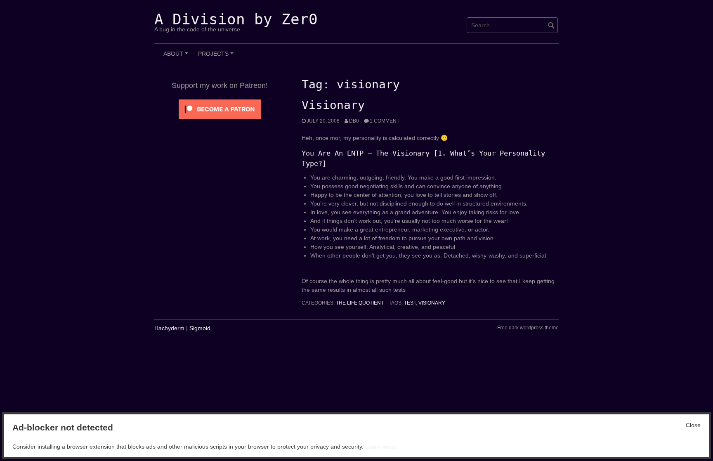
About (177, 56)
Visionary (333, 105)
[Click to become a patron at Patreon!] (220, 108)
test (410, 303)
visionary (431, 303)
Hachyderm (169, 328)
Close (693, 425)
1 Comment (384, 121)
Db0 (354, 121)
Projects (217, 56)
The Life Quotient (360, 303)
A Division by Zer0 (236, 19)
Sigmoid (199, 328)
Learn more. (381, 446)
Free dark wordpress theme (528, 328)
